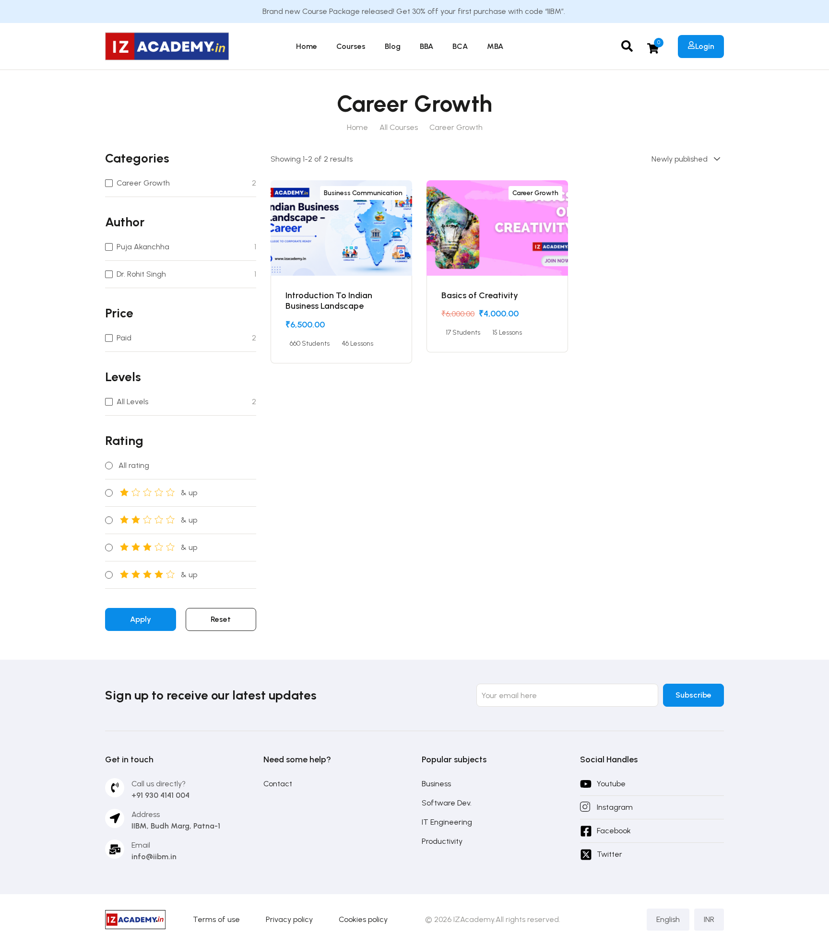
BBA (426, 46)
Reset (221, 619)
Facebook (614, 830)
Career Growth (143, 182)
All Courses (398, 127)
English (668, 919)
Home (306, 46)
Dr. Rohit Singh (141, 274)
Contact (277, 783)
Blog (393, 46)
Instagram (615, 807)
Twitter (609, 854)
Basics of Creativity (479, 295)
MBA (495, 46)
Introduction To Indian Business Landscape (328, 301)
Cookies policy (363, 919)
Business (436, 783)
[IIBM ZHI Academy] (167, 45)
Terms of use (216, 919)
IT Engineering (447, 822)
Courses (351, 46)
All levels (132, 401)
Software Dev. (447, 802)
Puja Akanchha (143, 246)
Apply (140, 619)
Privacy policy (289, 919)
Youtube (611, 783)
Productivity (442, 841)
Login (704, 46)
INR (709, 919)
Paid (124, 337)
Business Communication (363, 193)
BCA (460, 46)
